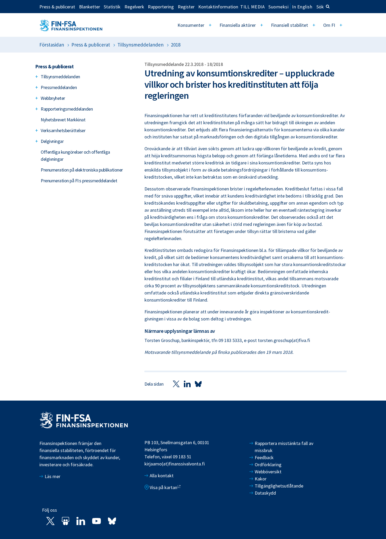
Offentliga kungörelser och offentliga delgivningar (75, 155)
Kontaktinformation (218, 6)
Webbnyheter (53, 98)
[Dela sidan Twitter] (176, 383)
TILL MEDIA (252, 6)
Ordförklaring (268, 465)
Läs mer (52, 476)
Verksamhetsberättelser (63, 130)
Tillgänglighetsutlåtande (279, 486)
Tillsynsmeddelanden (140, 45)
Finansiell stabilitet (289, 25)
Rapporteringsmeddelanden (67, 109)
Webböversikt (268, 472)
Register (186, 6)
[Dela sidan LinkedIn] (187, 383)
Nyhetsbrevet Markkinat (63, 120)
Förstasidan (51, 45)
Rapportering (161, 6)
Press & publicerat (57, 6)
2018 (175, 45)
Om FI (329, 25)
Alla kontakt (162, 476)
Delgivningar (52, 141)
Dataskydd (265, 493)
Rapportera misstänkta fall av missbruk (284, 446)
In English (302, 7)
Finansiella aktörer (238, 25)
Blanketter (89, 6)
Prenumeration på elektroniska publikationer (82, 170)
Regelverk (134, 6)
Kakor (261, 479)
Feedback (264, 457)
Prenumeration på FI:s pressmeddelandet (79, 181)
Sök (320, 7)
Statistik (112, 6)
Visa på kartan (163, 487)
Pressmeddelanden (59, 87)
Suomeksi (278, 7)
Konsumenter (191, 25)
